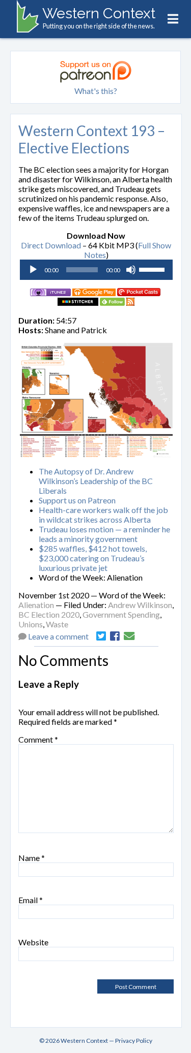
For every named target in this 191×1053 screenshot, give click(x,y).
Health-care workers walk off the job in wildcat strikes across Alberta (103, 514)
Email (30, 900)
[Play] (33, 270)
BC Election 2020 (48, 614)
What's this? (95, 90)
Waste (57, 624)
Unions (30, 624)
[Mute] (131, 270)
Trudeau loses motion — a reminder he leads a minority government (104, 534)
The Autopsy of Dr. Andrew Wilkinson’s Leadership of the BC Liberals (96, 480)
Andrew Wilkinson (140, 605)
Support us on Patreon (77, 500)
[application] (96, 270)
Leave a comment (58, 636)
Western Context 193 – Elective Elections (91, 139)
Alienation (36, 605)
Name (31, 858)
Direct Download (51, 245)
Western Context (98, 13)
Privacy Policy (133, 1040)
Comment (38, 739)
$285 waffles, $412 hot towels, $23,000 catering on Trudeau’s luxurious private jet (93, 558)
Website (33, 942)
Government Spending (121, 614)
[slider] (153, 269)
